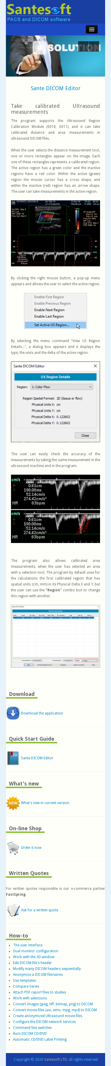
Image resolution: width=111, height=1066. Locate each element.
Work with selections (30, 998)
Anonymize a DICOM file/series (38, 975)
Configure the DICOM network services (44, 1022)
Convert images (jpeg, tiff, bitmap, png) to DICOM (53, 1004)
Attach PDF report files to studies (39, 992)
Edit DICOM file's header (32, 963)
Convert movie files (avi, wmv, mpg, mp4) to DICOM (55, 1010)
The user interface (27, 945)
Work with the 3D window (33, 957)
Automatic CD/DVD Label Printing (40, 1039)
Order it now (30, 848)
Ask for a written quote (39, 910)
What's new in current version (44, 803)
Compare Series (26, 986)
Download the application (41, 713)
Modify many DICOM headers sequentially (47, 969)
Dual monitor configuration (35, 951)
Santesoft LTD (55, 1059)
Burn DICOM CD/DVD (30, 1034)
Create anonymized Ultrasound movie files (47, 1016)
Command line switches (32, 1028)
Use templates (24, 980)
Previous (83, 46)
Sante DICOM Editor (56, 88)
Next (94, 46)
